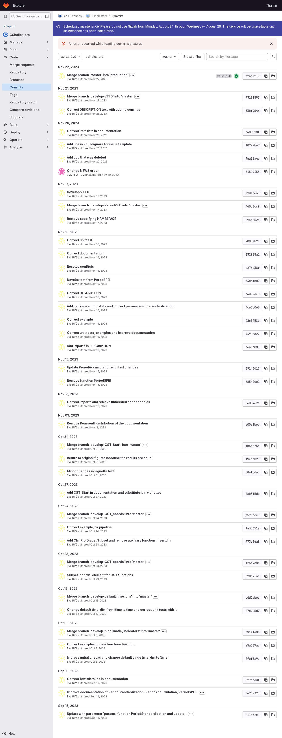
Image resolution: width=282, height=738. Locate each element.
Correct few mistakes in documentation (97, 679)
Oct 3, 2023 (97, 635)
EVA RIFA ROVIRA (78, 174)
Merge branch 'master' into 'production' (97, 75)
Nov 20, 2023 (99, 135)
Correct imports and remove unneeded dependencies (108, 402)
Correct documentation (85, 253)
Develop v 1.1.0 (78, 192)
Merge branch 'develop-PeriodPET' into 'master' (104, 205)
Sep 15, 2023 (98, 717)
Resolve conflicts (80, 266)
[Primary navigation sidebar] (5, 16)
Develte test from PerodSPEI (88, 280)
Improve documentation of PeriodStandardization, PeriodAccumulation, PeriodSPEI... (132, 692)
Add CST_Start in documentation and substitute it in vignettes (114, 492)
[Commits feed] (273, 56)
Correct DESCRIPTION (84, 293)
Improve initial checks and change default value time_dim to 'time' (117, 657)
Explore (19, 5)
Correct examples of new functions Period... (101, 644)
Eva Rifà (72, 79)
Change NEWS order (83, 170)
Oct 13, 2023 (98, 600)
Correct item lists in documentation (94, 131)
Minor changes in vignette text (90, 471)
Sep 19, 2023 (98, 683)
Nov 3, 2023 (98, 427)
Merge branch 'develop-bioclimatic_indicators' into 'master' (113, 631)
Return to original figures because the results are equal (109, 458)
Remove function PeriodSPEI (89, 380)
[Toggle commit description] (132, 75)
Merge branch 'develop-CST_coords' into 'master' (106, 514)
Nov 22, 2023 (98, 79)
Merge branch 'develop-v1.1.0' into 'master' (100, 96)
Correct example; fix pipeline (89, 527)
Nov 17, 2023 (98, 196)
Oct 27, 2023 (98, 496)
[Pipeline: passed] (236, 76)
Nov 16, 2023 (98, 244)
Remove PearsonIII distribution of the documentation (107, 423)
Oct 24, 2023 (98, 518)
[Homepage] (6, 5)
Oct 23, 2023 (98, 566)
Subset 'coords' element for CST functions (100, 575)
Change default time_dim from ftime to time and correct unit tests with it (122, 609)
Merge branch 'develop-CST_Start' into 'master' (104, 445)
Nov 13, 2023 (98, 406)
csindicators (94, 56)
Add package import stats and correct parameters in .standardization (120, 306)
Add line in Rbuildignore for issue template (99, 144)
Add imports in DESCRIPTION (89, 346)
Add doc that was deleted (86, 157)
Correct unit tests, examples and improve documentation (111, 332)
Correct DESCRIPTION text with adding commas (103, 109)
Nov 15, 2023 (98, 371)
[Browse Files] (273, 76)
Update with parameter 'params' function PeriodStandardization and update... (127, 714)
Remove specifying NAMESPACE (91, 218)
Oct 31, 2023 (98, 448)
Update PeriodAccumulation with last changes (102, 367)
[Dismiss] (271, 43)
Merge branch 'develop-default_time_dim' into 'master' (109, 596)
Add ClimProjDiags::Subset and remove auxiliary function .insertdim (119, 540)
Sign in (272, 5)
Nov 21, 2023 (98, 100)
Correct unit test (79, 240)
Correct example (80, 319)
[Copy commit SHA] (265, 76)
